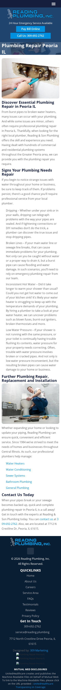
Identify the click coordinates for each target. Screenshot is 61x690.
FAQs (30, 598)
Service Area (30, 593)
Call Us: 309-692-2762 (30, 36)
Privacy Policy (30, 616)
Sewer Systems (15, 475)
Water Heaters (15, 463)
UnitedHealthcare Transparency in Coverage (34, 685)
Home (30, 575)
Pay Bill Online (30, 29)
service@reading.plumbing (32, 632)
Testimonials (30, 604)
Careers (31, 587)
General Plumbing (17, 488)
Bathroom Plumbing (19, 482)
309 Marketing (39, 650)
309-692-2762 (32, 626)
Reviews (30, 610)
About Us (30, 581)
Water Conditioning (18, 469)
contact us (46, 519)
